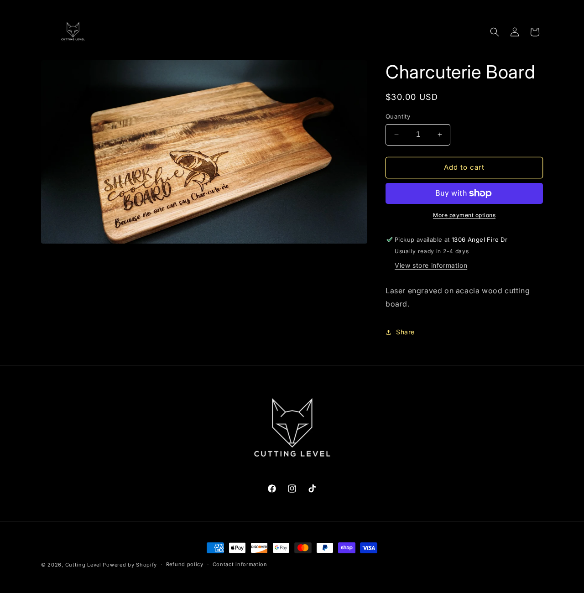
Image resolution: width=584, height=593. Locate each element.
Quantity (398, 116)
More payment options (464, 215)
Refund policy (184, 564)
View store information (431, 265)
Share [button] (405, 332)
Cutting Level (83, 565)
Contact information (240, 564)
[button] (495, 32)
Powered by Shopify (130, 565)
